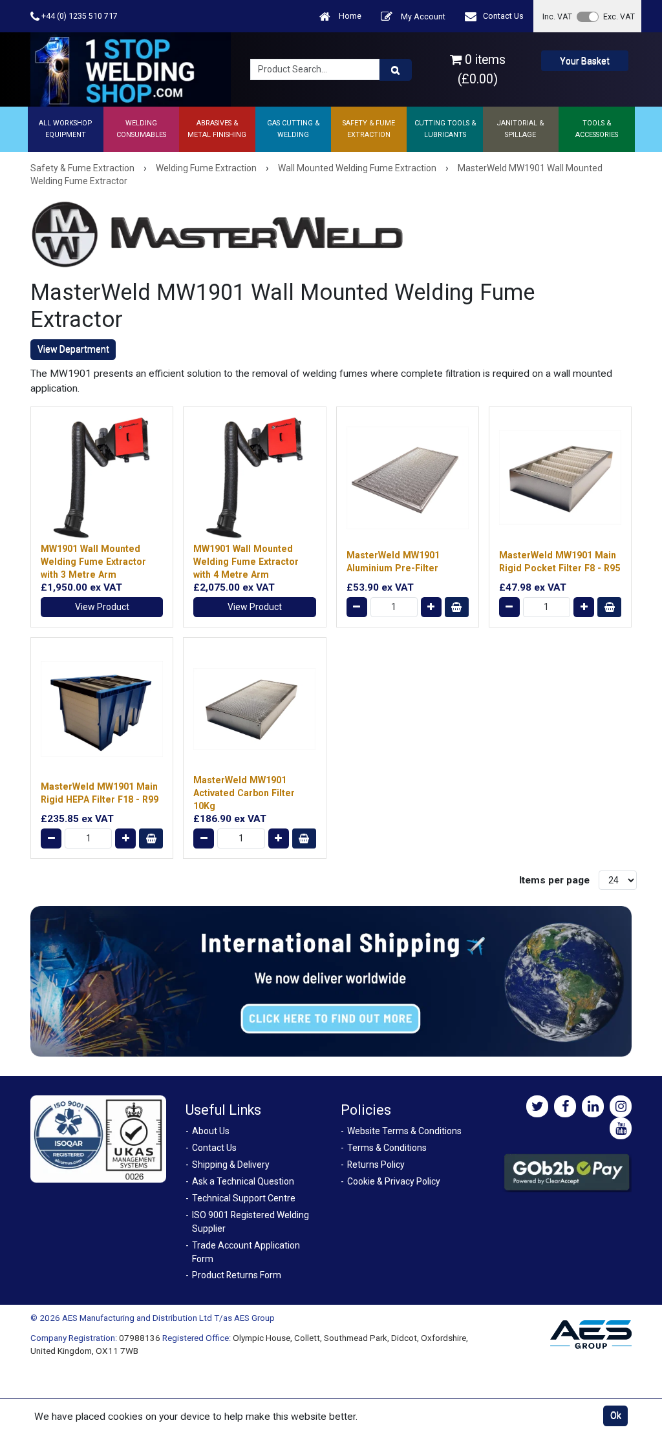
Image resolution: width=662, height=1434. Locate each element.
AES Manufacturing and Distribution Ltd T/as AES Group (168, 1318)
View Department (73, 349)
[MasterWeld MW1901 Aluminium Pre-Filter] (408, 478)
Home (349, 16)
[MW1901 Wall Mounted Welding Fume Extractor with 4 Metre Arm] (254, 478)
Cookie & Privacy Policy (393, 1181)
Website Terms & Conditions (404, 1131)
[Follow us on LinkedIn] (593, 1106)
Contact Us (503, 16)
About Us (211, 1131)
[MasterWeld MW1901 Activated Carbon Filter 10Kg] (254, 709)
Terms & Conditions (387, 1148)
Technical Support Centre (243, 1198)
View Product (102, 607)
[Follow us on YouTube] (621, 1128)
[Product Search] (395, 70)
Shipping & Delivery (231, 1164)
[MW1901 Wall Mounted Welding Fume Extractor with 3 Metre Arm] (102, 478)
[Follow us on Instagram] (621, 1106)
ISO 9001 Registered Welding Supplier (250, 1222)
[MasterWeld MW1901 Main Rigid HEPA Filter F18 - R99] (102, 709)
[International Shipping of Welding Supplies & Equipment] (331, 980)
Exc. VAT (619, 16)
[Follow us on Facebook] (565, 1106)
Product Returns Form (236, 1275)
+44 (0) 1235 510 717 (78, 16)
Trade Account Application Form (246, 1252)
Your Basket (585, 61)
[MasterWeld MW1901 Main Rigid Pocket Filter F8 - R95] (560, 478)
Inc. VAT (557, 16)
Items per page (554, 880)
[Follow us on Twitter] (537, 1106)
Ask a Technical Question (243, 1181)
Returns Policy (376, 1164)
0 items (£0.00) (482, 69)
